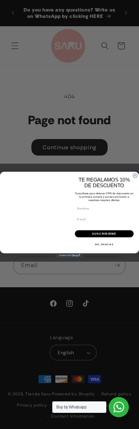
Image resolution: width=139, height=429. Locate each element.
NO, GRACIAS (104, 244)
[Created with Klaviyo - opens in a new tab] (69, 255)
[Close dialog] (135, 175)
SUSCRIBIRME (104, 233)
